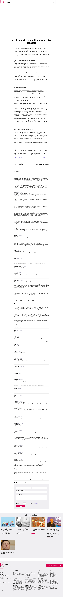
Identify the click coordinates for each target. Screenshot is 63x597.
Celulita (19, 588)
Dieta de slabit (33, 588)
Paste (42, 571)
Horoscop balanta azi (53, 586)
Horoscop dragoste (53, 574)
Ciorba (44, 571)
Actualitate (40, 585)
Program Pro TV (15, 583)
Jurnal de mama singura (45, 582)
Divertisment (15, 576)
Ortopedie (34, 582)
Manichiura (22, 587)
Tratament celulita (17, 589)
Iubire (18, 572)
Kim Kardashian (15, 578)
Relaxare (35, 586)
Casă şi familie (40, 578)
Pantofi (35, 572)
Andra (22, 580)
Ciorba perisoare (40, 575)
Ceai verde (29, 582)
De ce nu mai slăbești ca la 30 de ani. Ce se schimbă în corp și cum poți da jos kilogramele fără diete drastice (22, 530)
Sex (23, 572)
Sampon (14, 588)
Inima (31, 578)
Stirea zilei (45, 586)
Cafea (41, 572)
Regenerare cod (36, 503)
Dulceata (45, 572)
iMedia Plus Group (9, 595)
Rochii (15, 586)
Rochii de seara (29, 571)
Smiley (19, 580)
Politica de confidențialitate (47, 595)
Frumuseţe (15, 585)
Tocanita (39, 573)
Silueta (31, 589)
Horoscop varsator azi (53, 584)
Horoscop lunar (52, 577)
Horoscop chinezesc (53, 575)
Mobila (42, 580)
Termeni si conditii (54, 595)
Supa (43, 572)
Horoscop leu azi (53, 585)
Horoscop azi (52, 573)
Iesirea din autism (42, 587)
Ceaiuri (29, 578)
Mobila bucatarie (40, 579)
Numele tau (18, 486)
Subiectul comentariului (20, 490)
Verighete (26, 574)
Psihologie (34, 578)
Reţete (39, 570)
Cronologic (47, 164)
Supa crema (45, 573)
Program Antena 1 (21, 583)
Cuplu (16, 572)
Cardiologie (30, 581)
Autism (47, 583)
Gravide (39, 583)
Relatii (14, 572)
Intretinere (29, 587)
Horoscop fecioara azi (53, 579)
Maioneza (45, 574)
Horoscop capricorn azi (54, 581)
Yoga (26, 587)
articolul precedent (18, 157)
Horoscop (2, 584)
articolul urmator (45, 157)
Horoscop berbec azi (53, 587)
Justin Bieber (20, 581)
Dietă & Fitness (28, 585)
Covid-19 (45, 588)
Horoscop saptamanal (53, 588)
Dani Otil (16, 580)
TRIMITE (20, 506)
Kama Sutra (14, 573)
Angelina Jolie (18, 579)
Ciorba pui (45, 575)
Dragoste (14, 571)
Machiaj (16, 587)
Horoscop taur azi (53, 580)
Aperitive (39, 574)
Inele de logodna (33, 573)
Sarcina (26, 578)
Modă (26, 570)
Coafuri (14, 587)
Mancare (39, 571)
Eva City (1, 590)
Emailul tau (34, 486)
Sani (19, 587)
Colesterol (26, 580)
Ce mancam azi (42, 576)
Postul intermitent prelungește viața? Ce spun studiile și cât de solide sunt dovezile (38, 530)
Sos (48, 571)
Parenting (39, 582)
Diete (26, 586)
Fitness (28, 586)
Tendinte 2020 (27, 575)
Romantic (17, 571)
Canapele (45, 580)
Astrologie (51, 576)
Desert (42, 574)
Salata (39, 572)
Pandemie (39, 589)
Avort (26, 582)
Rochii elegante (27, 573)
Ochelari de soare (31, 574)
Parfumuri (20, 586)
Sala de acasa (31, 590)
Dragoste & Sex (15, 570)
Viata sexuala (21, 571)
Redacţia (59, 595)
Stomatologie (31, 579)
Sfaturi (1, 577)
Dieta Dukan (32, 586)
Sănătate (27, 577)
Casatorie (21, 572)
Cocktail (42, 573)
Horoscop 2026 (52, 571)
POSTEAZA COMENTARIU (18, 164)
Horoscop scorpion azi (53, 582)
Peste (46, 571)
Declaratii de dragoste (20, 574)
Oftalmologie (34, 581)
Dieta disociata (27, 589)
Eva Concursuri (3, 587)
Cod (16, 501)
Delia (13, 581)
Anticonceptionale (32, 580)
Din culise (39, 586)
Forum (1, 574)
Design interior (44, 581)
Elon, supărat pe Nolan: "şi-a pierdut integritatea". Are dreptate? (7, 552)
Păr (13, 586)
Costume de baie (31, 572)
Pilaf (47, 574)
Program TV (20, 582)
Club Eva (1, 570)
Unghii (17, 586)
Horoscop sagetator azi (54, 583)
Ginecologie (27, 579)
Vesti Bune (42, 588)
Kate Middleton (20, 577)
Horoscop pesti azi (53, 585)
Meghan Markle (15, 577)
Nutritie (30, 588)
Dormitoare (39, 581)
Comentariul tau (19, 494)
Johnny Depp (20, 578)
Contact (62, 595)
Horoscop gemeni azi (53, 578)
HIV (31, 582)
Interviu (42, 586)
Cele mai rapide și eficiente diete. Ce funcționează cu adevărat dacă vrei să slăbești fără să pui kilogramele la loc (7, 530)
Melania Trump (15, 582)
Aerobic (32, 587)
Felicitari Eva (2, 581)
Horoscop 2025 (52, 572)
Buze (16, 588)
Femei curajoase (43, 583)
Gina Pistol (16, 581)
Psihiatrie (26, 583)
